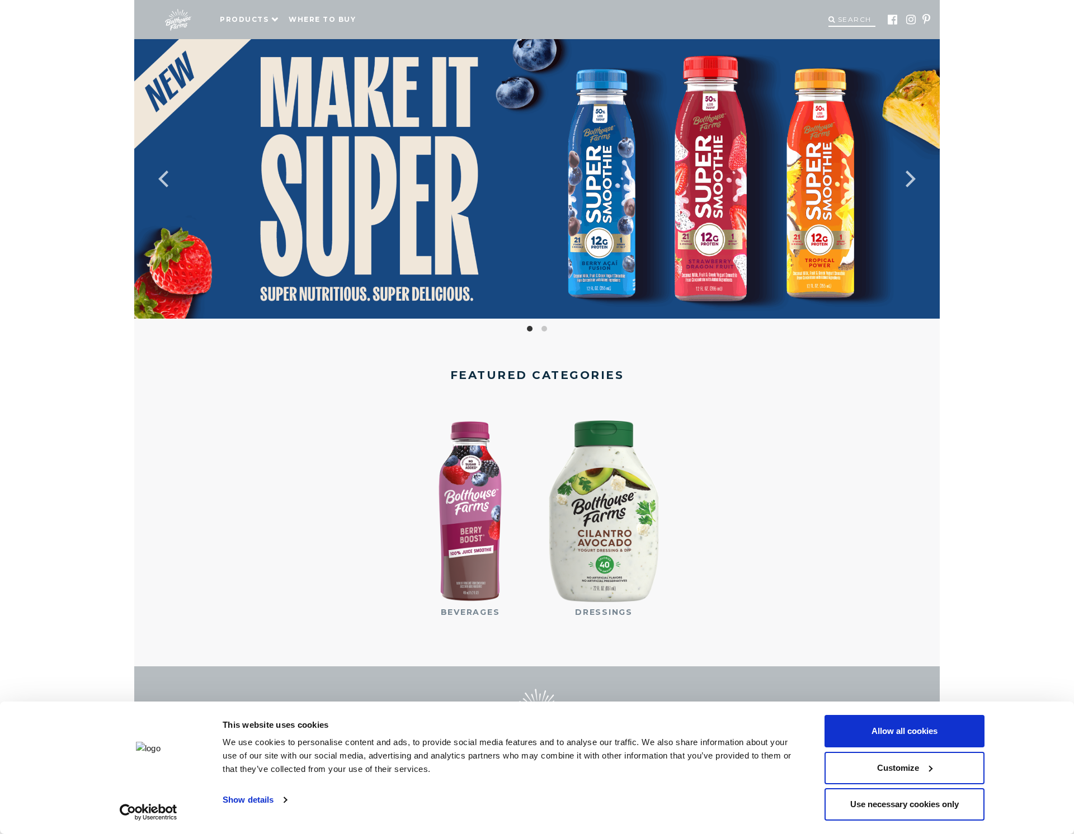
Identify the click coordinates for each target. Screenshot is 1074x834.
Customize (898, 768)
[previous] (212, 179)
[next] (861, 179)
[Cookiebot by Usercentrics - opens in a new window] (148, 812)
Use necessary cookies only (904, 804)
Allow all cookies (905, 731)
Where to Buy (322, 19)
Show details (248, 799)
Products (244, 19)
